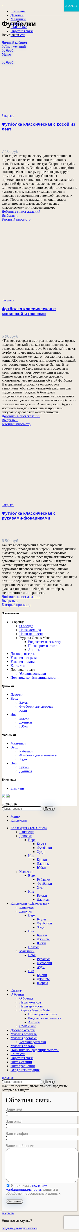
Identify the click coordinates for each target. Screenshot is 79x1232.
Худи (23, 710)
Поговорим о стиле (42, 646)
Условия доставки (32, 673)
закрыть (8, 1077)
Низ (13, 714)
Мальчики (18, 743)
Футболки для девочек (36, 706)
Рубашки (26, 751)
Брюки (24, 718)
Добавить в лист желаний (21, 211)
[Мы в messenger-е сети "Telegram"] (3, 796)
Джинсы (25, 722)
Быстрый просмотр (16, 219)
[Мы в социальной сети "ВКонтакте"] (8, 796)
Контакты (18, 665)
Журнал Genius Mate (34, 1010)
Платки (33, 947)
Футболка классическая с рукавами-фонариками (29, 515)
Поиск (49, 808)
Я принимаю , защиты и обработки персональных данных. (33, 1189)
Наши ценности (31, 634)
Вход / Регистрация (25, 1070)
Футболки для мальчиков (38, 755)
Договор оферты (23, 654)
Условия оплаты (23, 661)
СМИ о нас (27, 1026)
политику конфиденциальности (26, 1187)
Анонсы (34, 650)
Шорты (42, 983)
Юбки (23, 726)
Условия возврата (24, 657)
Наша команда (30, 630)
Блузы (24, 702)
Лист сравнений (23, 1066)
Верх (14, 698)
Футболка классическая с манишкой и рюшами (29, 311)
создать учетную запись (19, 1228)
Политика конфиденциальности (35, 677)
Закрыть (8, 115)
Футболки (44, 848)
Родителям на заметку (44, 642)
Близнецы (18, 788)
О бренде (26, 626)
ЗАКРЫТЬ (71, 5)
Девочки (17, 694)
